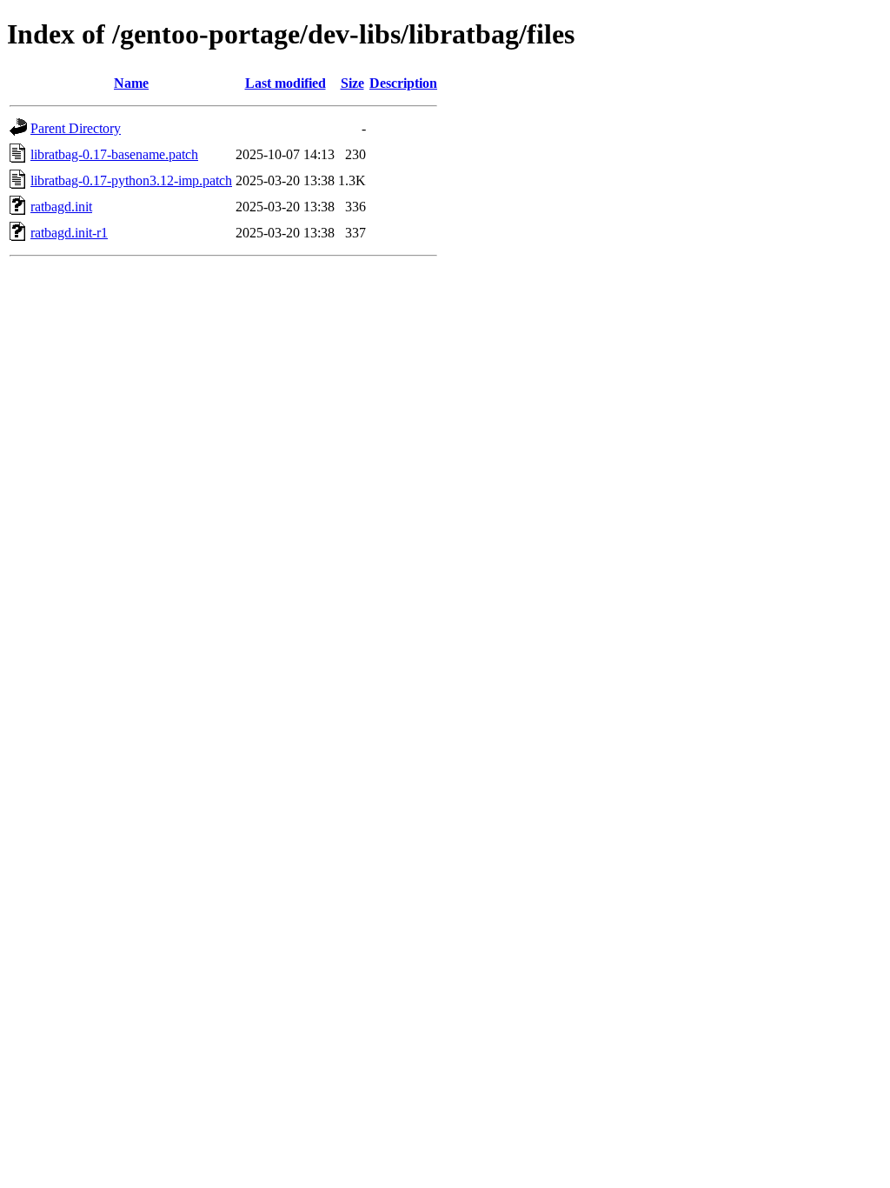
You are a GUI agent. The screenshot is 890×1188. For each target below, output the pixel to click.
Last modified (285, 83)
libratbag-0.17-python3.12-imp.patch (131, 180)
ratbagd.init (61, 206)
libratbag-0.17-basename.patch (114, 154)
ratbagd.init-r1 (69, 232)
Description (403, 83)
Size (352, 83)
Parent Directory (75, 128)
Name (131, 83)
